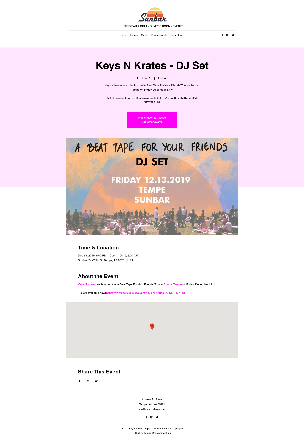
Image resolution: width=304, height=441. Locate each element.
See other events (152, 121)
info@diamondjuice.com (152, 409)
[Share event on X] (88, 381)
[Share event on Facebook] (79, 381)
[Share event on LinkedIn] (97, 381)
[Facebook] (222, 35)
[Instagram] (227, 35)
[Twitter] (233, 35)
